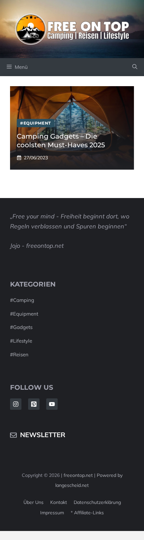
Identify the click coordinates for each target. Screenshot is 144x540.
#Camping (22, 300)
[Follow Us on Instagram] (15, 404)
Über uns (33, 502)
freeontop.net (79, 475)
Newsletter (42, 434)
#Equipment (24, 314)
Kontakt (58, 502)
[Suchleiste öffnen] (135, 67)
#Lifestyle (21, 341)
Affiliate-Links (89, 513)
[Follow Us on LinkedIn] (34, 404)
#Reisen (19, 354)
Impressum (52, 513)
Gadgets (22, 327)
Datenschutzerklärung (97, 502)
